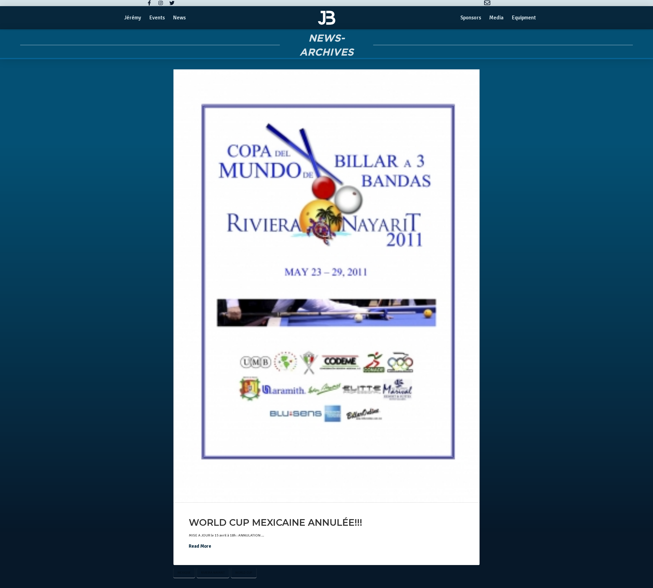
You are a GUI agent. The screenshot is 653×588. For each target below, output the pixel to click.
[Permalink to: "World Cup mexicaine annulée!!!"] (326, 285)
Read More (200, 546)
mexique (184, 573)
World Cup (243, 573)
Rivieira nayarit (213, 573)
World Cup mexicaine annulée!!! (275, 522)
